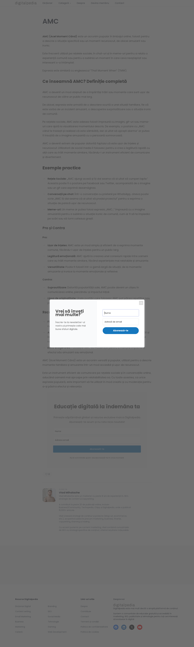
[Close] (141, 303)
